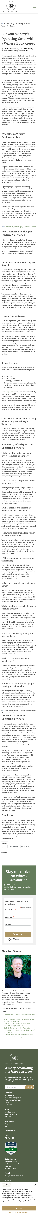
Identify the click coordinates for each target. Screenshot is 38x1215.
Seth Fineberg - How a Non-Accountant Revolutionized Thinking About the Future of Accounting (19, 1030)
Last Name (9, 924)
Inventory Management (13, 1098)
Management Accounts (13, 1100)
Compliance (9, 1105)
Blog (6, 1124)
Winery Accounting (11, 1114)
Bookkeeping (28, 48)
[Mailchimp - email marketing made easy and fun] (13, 941)
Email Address (10, 910)
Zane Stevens (8, 48)
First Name (9, 917)
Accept (19, 1208)
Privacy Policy (23, 1212)
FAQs (6, 1126)
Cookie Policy (13, 1212)
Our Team (8, 1117)
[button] (35, 1185)
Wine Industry (23, 51)
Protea (11, 6)
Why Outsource (10, 1112)
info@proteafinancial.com (14, 1176)
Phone (8, 1180)
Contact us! (10, 1131)
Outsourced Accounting (9, 51)
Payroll (7, 1102)
